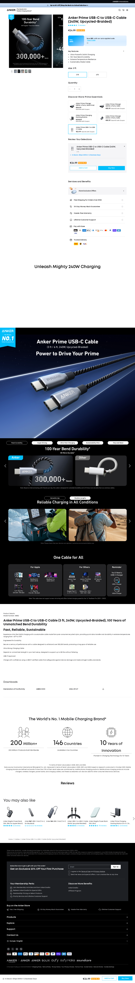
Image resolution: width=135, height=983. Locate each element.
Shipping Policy (37, 967)
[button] (80, 242)
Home (10, 839)
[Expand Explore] (127, 923)
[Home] (20, 10)
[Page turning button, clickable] (5, 466)
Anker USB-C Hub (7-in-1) (56, 821)
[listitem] (8, 949)
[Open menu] (127, 10)
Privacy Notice (99, 872)
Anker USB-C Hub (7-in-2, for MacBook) (35, 822)
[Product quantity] (74, 89)
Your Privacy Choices (67, 967)
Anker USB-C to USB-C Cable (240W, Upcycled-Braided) (78, 822)
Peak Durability (16, 443)
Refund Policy (47, 967)
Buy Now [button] (111, 168)
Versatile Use (55, 498)
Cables (17, 839)
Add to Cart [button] (83, 168)
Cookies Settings (109, 967)
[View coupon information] (87, 43)
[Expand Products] (127, 917)
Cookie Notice (88, 967)
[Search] (120, 10)
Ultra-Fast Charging (67, 443)
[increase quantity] (79, 89)
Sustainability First (93, 443)
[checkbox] (69, 871)
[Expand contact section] (127, 935)
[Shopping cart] (123, 10)
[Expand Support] (127, 929)
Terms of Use (85, 872)
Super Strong (42, 443)
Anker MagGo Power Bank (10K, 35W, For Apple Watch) (13, 822)
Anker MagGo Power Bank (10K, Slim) (98, 822)
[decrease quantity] (69, 89)
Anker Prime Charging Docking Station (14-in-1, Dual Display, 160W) (120, 822)
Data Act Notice (98, 967)
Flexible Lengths (80, 498)
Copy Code (91, 40)
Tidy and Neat (118, 443)
